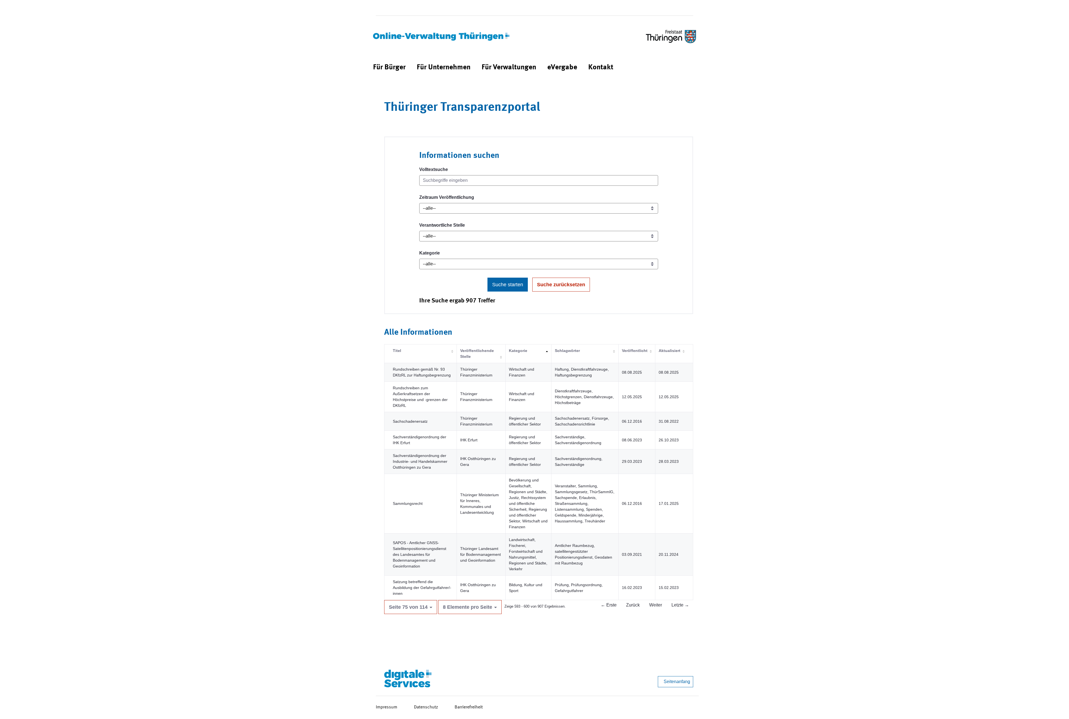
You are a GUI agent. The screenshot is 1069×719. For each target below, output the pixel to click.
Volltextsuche (433, 169)
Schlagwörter (567, 350)
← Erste (609, 605)
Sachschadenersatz (410, 421)
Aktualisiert (669, 350)
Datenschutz (426, 707)
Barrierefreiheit (469, 707)
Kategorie (429, 253)
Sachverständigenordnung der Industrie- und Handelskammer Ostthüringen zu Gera (420, 461)
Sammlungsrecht (408, 503)
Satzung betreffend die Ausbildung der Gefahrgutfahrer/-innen (422, 587)
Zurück (633, 605)
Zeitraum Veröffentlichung (446, 197)
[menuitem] (389, 67)
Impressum (386, 707)
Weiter (655, 605)
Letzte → (680, 605)
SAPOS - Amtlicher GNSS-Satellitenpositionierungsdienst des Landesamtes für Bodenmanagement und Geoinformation (419, 554)
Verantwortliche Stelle (442, 225)
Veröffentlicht (635, 350)
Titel (397, 350)
